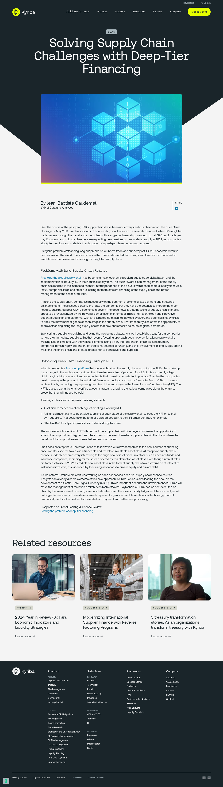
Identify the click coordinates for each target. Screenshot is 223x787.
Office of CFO (93, 715)
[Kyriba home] (23, 12)
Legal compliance (41, 778)
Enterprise (92, 735)
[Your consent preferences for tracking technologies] (6, 781)
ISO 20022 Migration (58, 745)
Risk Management (56, 689)
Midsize (90, 740)
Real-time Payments (57, 758)
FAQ (129, 695)
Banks (90, 748)
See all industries (95, 702)
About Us (170, 678)
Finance (91, 681)
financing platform (77, 368)
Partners (157, 11)
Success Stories (134, 682)
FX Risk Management (58, 740)
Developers (188, 3)
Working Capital (55, 702)
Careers (170, 691)
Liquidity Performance (77, 11)
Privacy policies (19, 778)
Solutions (120, 11)
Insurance (92, 698)
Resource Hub (133, 678)
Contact (170, 699)
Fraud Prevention (56, 728)
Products (102, 11)
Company (175, 11)
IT (88, 723)
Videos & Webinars (136, 691)
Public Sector (93, 744)
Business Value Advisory (138, 699)
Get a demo (199, 11)
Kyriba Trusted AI (56, 749)
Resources (139, 11)
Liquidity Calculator (136, 712)
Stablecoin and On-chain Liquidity (64, 732)
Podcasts (131, 686)
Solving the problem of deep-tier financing (67, 511)
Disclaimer (61, 778)
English (207, 3)
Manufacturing (94, 694)
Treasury (52, 685)
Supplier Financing (56, 762)
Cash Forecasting (56, 723)
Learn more (23, 636)
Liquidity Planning (56, 754)
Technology (92, 685)
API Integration (55, 719)
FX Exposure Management (61, 736)
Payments (52, 694)
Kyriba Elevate (133, 708)
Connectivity (54, 698)
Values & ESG (172, 682)
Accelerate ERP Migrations (60, 715)
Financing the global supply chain (61, 278)
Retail (90, 689)
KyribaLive (131, 704)
